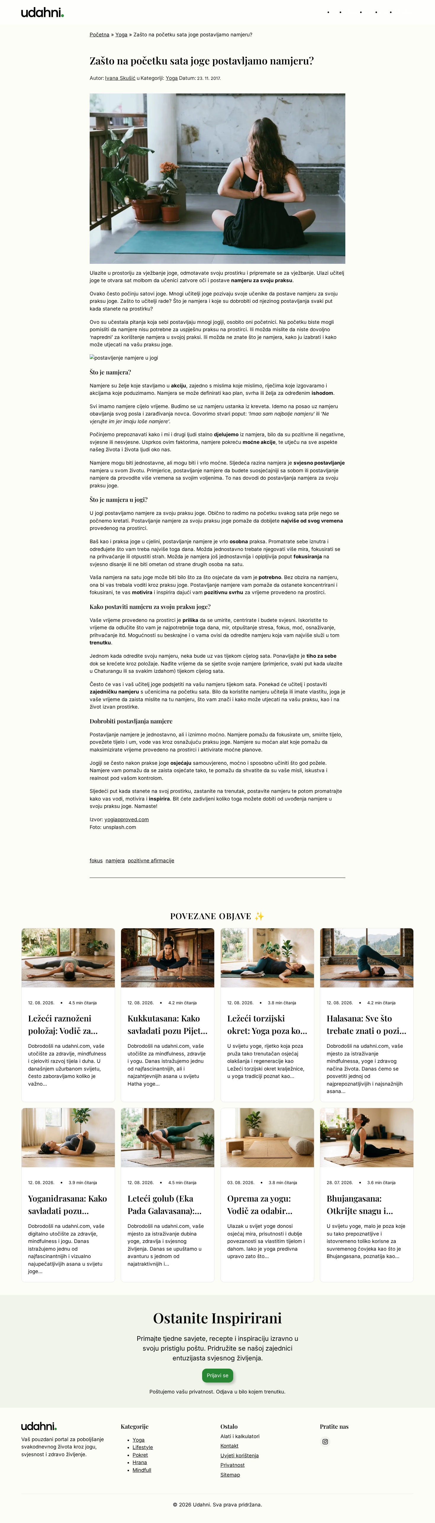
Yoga (121, 35)
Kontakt (229, 1446)
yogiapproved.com (126, 819)
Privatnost (232, 1465)
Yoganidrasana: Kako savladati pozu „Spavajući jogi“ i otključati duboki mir (67, 1205)
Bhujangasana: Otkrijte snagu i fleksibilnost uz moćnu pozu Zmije (362, 1205)
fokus (96, 861)
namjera (115, 861)
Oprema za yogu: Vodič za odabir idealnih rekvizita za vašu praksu (265, 1205)
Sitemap (230, 1475)
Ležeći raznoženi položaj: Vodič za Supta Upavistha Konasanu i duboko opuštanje (64, 1025)
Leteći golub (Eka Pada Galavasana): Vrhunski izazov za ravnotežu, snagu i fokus (163, 1205)
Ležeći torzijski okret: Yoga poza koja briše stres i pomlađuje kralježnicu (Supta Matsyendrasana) (267, 1025)
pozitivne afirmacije (151, 861)
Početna (99, 35)
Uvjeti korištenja (239, 1456)
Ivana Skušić (120, 78)
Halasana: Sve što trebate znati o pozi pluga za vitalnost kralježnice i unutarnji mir (363, 1025)
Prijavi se (217, 1375)
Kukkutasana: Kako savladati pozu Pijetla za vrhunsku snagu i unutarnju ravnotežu (167, 1025)
